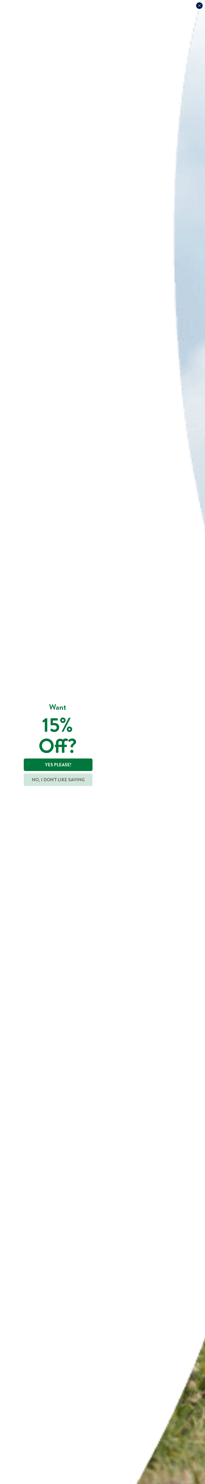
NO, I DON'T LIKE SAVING (58, 779)
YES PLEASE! (58, 764)
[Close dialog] (199, 5)
